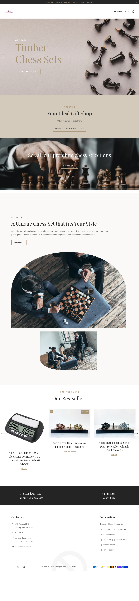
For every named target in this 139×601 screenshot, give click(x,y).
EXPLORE (18, 242)
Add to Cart (23, 461)
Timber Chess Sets (27, 72)
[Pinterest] (18, 567)
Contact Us (108, 493)
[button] (136, 57)
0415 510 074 (108, 497)
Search (103, 524)
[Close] (132, 576)
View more (68, 166)
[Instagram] (24, 567)
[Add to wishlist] (42, 425)
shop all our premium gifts (68, 129)
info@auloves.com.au (23, 547)
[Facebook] (12, 567)
